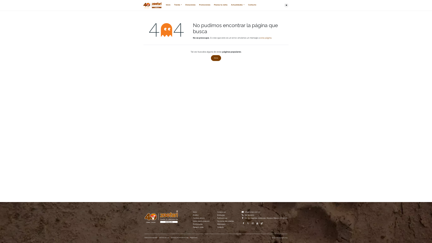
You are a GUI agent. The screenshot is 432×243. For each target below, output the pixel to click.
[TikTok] (262, 223)
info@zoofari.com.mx (252, 212)
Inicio (216, 58)
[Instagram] (253, 223)
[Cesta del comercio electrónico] (286, 5)
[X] (248, 223)
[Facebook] (243, 223)
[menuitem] (168, 5)
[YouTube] (257, 223)
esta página (265, 38)
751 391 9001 (249, 215)
